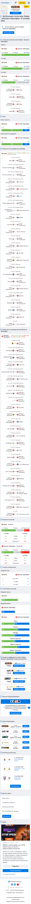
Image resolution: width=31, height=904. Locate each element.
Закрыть (22, 6)
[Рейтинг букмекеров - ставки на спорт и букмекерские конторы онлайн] (5, 2)
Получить (15, 13)
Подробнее (15, 866)
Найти (26, 6)
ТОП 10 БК (22, 2)
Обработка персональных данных (15, 901)
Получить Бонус (15, 713)
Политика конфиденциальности (15, 897)
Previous (2, 708)
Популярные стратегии (8, 802)
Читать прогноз (8, 32)
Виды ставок (5, 798)
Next (29, 708)
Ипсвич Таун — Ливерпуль (18, 778)
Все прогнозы (15, 786)
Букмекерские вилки (8, 807)
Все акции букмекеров (9, 874)
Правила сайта (15, 899)
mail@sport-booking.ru (16, 881)
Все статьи (6, 816)
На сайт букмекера (15, 870)
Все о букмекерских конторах (10, 811)
